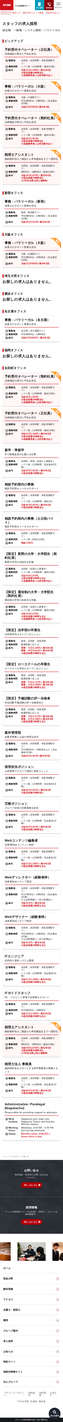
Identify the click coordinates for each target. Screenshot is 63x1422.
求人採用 (14, 1156)
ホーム (5, 1156)
